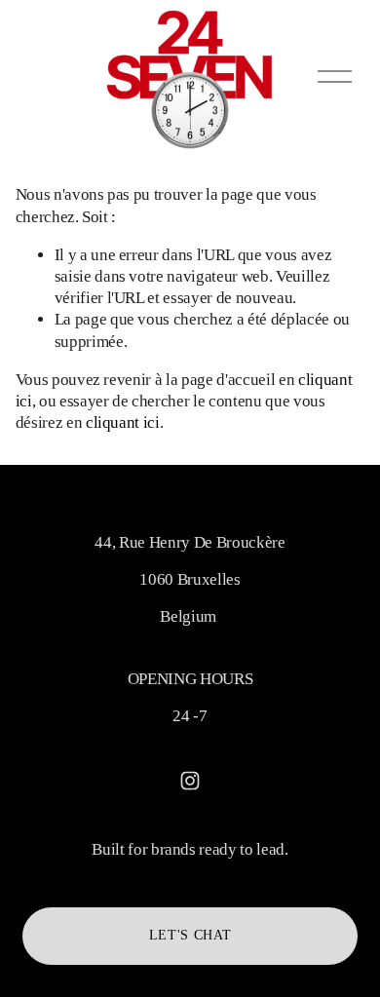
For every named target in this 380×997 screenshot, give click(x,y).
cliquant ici (123, 422)
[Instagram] (190, 780)
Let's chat (190, 935)
